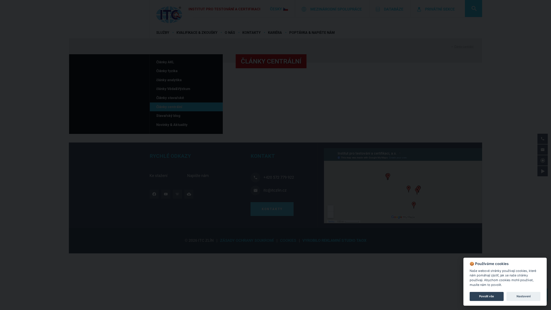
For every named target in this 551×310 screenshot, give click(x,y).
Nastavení (524, 296)
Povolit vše (486, 296)
